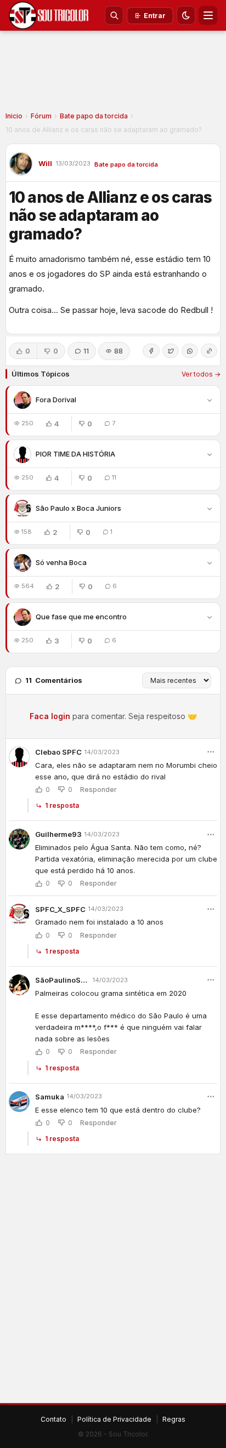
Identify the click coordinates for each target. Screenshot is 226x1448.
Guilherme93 (58, 834)
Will (45, 163)
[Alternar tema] (186, 15)
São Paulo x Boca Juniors (78, 508)
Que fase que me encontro (81, 616)
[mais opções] (210, 751)
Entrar (155, 16)
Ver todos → (201, 374)
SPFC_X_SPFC (60, 909)
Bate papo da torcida (94, 116)
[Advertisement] (113, 74)
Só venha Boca (61, 562)
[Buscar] (114, 15)
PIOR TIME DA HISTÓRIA (75, 453)
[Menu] (208, 15)
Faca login (50, 716)
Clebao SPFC (58, 752)
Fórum (41, 116)
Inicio (13, 116)
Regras (173, 1419)
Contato (53, 1419)
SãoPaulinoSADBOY (62, 980)
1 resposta (62, 805)
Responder (98, 789)
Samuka (49, 1096)
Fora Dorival (56, 399)
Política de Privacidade (114, 1419)
